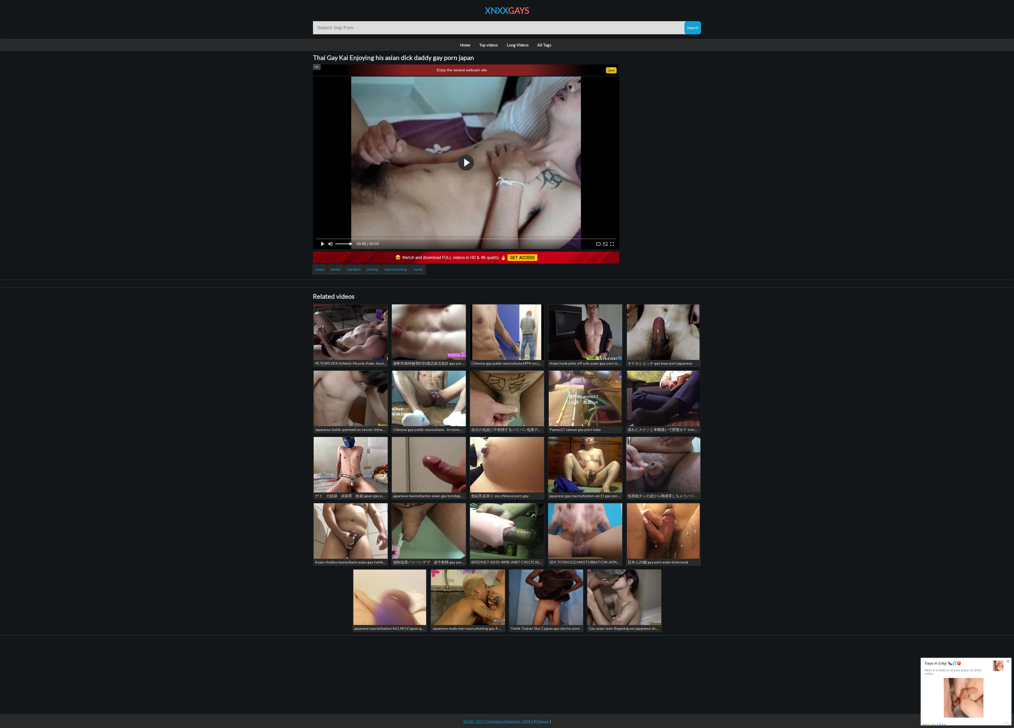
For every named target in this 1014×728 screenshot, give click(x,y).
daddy (336, 269)
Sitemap (542, 721)
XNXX (507, 10)
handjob (353, 269)
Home (465, 45)
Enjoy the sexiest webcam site (462, 70)
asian (320, 269)
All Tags (544, 45)
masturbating (396, 269)
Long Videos (518, 45)
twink (418, 269)
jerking (372, 269)
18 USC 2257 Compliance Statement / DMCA (498, 721)
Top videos (488, 45)
